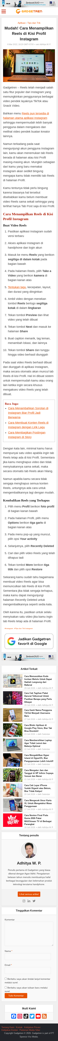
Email (8, 965)
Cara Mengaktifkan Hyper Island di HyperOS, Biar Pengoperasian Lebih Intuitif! (38, 758)
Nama (8, 951)
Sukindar (46, 734)
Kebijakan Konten (9, 1030)
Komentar (10, 919)
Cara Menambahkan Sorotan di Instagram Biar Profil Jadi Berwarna (28, 413)
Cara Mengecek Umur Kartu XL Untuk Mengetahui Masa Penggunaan (38, 803)
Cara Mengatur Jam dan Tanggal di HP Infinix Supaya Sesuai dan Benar (38, 773)
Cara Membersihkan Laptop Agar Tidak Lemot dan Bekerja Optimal (38, 743)
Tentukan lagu (17, 287)
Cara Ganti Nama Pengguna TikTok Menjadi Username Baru (38, 713)
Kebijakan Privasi (32, 1027)
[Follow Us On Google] (29, 641)
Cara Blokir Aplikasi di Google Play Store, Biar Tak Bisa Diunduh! (38, 728)
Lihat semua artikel (29, 894)
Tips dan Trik (33, 23)
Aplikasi (21, 23)
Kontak (19, 1027)
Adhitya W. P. (45, 44)
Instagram (9, 628)
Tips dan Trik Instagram (24, 628)
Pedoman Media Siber (29, 1030)
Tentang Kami (7, 1027)
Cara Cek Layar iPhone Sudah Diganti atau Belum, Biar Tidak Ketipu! (37, 788)
